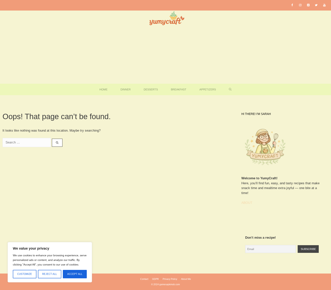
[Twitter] (316, 5)
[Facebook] (292, 5)
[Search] (57, 143)
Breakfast (178, 89)
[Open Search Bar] (230, 89)
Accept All (74, 274)
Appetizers (207, 89)
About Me (186, 279)
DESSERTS (151, 89)
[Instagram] (300, 5)
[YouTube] (324, 5)
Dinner (125, 89)
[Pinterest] (308, 5)
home (103, 89)
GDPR (155, 279)
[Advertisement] (165, 55)
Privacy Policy (170, 279)
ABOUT (246, 203)
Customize (24, 274)
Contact (144, 279)
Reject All (49, 274)
